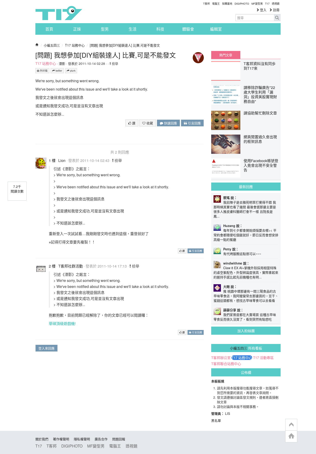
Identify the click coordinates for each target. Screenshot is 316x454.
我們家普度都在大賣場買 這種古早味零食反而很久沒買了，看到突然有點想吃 (245, 317)
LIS (227, 413)
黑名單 (216, 420)
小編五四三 (52, 45)
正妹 (77, 29)
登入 (262, 9)
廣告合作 (101, 439)
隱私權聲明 (82, 439)
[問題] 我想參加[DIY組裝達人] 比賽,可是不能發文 (125, 45)
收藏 (149, 123)
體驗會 (188, 29)
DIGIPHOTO (242, 3)
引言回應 (194, 123)
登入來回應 (46, 348)
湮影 (62, 63)
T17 (58, 13)
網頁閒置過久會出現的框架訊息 (260, 139)
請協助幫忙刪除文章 (260, 113)
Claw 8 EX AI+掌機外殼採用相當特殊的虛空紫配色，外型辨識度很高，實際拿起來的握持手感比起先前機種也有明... (246, 272)
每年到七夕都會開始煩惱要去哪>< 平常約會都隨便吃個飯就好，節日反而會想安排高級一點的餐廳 (246, 235)
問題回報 (118, 439)
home (291, 436)
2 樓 (52, 266)
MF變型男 (257, 3)
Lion (61, 160)
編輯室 (216, 29)
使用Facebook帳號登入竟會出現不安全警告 (261, 165)
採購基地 (227, 3)
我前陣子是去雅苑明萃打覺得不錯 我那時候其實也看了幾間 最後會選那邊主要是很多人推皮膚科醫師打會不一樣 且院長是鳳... (245, 209)
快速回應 (170, 123)
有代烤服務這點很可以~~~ (242, 253)
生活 (132, 29)
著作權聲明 (61, 439)
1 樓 (52, 160)
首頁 (49, 29)
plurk (72, 70)
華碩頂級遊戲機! (62, 323)
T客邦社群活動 (70, 266)
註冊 (275, 9)
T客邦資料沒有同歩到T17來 (260, 66)
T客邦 (206, 3)
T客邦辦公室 (221, 357)
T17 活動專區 (263, 357)
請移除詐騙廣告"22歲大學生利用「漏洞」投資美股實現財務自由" (260, 94)
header (291, 425)
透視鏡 (275, 3)
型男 (105, 29)
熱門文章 (225, 55)
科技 (160, 29)
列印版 (43, 70)
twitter (58, 70)
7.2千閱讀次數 (17, 188)
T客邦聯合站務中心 (226, 363)
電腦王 (216, 3)
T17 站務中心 (75, 45)
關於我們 (41, 439)
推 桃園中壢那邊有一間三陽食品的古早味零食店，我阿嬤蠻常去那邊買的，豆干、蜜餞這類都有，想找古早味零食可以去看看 (246, 296)
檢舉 (114, 63)
